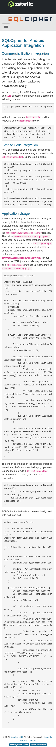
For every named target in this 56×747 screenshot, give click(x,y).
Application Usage (16, 213)
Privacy (23, 740)
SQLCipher (16, 19)
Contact (32, 740)
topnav (13, 4)
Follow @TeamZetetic (19, 744)
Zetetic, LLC (17, 736)
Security (48, 736)
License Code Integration (20, 144)
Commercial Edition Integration (25, 53)
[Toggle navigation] (6, 10)
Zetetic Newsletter (38, 744)
